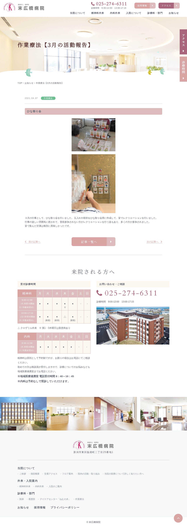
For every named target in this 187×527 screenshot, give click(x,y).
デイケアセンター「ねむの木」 (55, 499)
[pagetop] (178, 518)
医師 (21, 499)
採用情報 (40, 507)
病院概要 (35, 473)
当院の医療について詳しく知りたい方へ (124, 473)
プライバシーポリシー (65, 507)
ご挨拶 (22, 473)
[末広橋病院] (24, 7)
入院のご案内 (55, 486)
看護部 (31, 499)
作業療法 (79, 499)
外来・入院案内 (28, 480)
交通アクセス (50, 473)
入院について (134, 13)
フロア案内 (67, 473)
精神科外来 (97, 13)
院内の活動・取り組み (89, 473)
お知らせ (174, 13)
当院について (77, 13)
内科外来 (115, 13)
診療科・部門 (155, 13)
